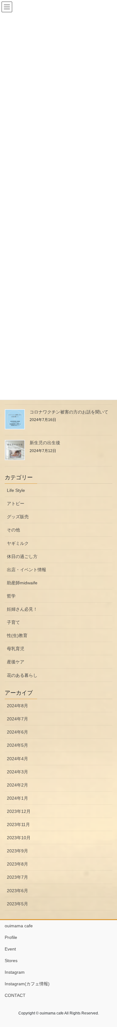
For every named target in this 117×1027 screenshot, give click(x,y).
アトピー (15, 503)
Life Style (16, 490)
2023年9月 (17, 850)
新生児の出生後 (45, 442)
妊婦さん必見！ (22, 609)
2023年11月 (18, 824)
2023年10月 (19, 837)
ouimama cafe (19, 925)
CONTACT (15, 995)
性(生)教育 (17, 635)
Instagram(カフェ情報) (27, 983)
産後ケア (15, 661)
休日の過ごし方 (22, 556)
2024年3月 (17, 771)
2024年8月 (17, 705)
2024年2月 (17, 784)
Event (10, 948)
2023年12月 (19, 811)
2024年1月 (17, 798)
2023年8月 (17, 863)
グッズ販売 (18, 516)
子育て (13, 622)
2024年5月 (17, 745)
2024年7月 (17, 718)
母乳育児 (15, 648)
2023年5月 (17, 903)
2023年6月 (17, 890)
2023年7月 (17, 877)
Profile (13, 937)
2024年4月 (17, 758)
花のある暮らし (22, 675)
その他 (13, 529)
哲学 (11, 595)
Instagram (15, 972)
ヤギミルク (18, 543)
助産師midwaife (22, 582)
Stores (11, 960)
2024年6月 (17, 732)
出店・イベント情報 (26, 569)
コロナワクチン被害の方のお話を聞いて (69, 411)
